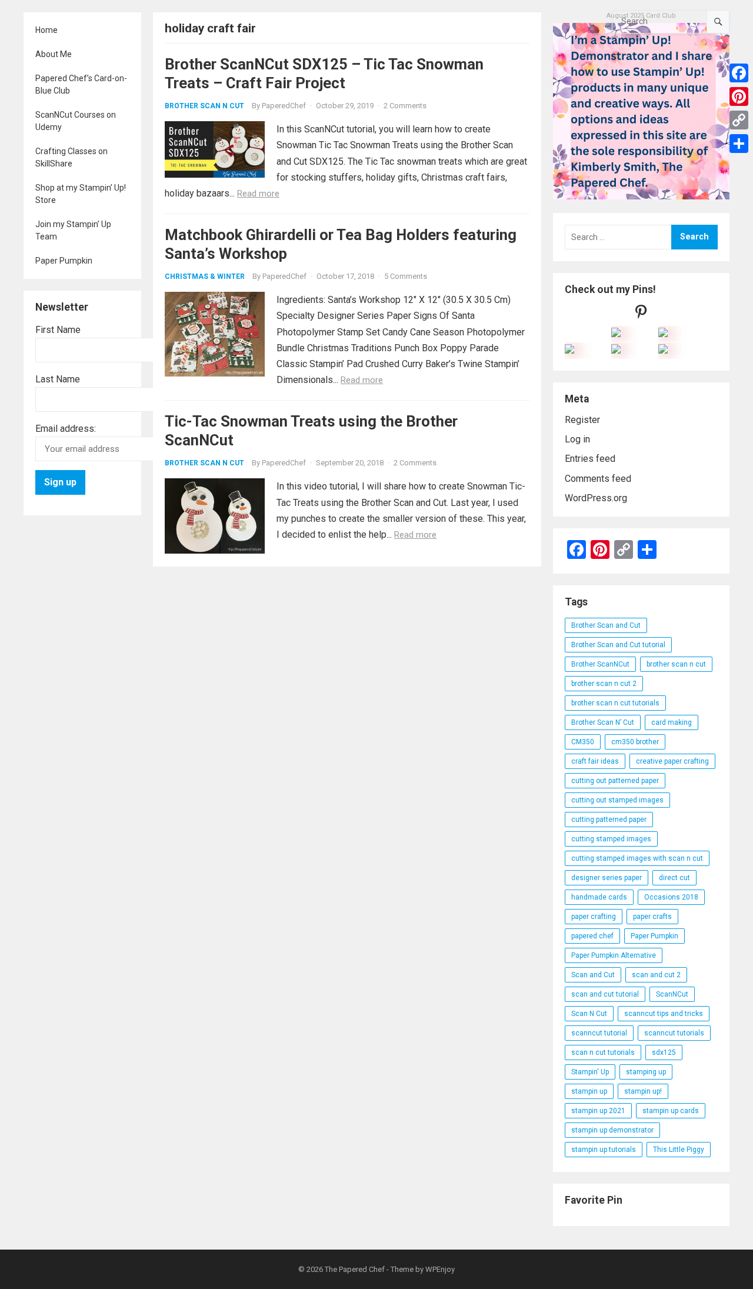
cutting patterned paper (609, 819)
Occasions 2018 (671, 897)
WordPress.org (596, 498)
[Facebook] (739, 73)
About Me (53, 54)
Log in (577, 439)
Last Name (57, 379)
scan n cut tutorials (603, 1052)
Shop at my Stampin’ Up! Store (80, 194)
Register (582, 419)
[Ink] (663, 333)
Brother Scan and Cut (606, 625)
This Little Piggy (678, 1149)
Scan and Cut (593, 975)
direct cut (674, 878)
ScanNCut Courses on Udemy (75, 121)
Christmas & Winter (205, 276)
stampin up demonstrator (612, 1130)
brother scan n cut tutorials (615, 703)
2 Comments (405, 105)
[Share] (739, 143)
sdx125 (664, 1052)
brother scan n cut (676, 664)
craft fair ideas (595, 761)
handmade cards (599, 897)
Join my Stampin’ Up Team (73, 230)
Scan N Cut (589, 1014)
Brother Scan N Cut (204, 106)
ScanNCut (672, 994)
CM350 (582, 742)
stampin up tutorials (603, 1149)
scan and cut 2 (656, 975)
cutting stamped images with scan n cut (637, 858)
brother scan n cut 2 (604, 684)
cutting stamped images (611, 839)
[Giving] (616, 350)
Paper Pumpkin (63, 260)
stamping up (646, 1072)
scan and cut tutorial (605, 994)
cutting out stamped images (617, 800)
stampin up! (643, 1091)
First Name (58, 329)
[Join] (616, 333)
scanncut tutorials (674, 1033)
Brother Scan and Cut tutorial (618, 645)
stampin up (589, 1091)
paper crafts (652, 916)
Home (46, 30)
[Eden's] (569, 350)
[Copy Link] (739, 120)
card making (671, 722)
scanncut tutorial (599, 1033)
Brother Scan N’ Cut (602, 722)
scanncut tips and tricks (663, 1014)
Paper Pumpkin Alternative (613, 955)
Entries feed (590, 458)
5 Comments (405, 276)
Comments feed (598, 478)
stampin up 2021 (598, 1111)
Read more (258, 193)
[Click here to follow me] (641, 314)
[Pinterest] (739, 96)
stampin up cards (670, 1111)
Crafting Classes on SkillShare (71, 157)
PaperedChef (284, 105)
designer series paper (606, 878)
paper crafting (593, 916)
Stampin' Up (590, 1072)
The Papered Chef (355, 1269)
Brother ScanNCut (600, 664)
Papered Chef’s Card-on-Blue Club (81, 84)
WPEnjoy (440, 1269)
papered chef (592, 936)
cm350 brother (635, 742)
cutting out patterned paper (615, 781)
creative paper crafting (672, 761)
